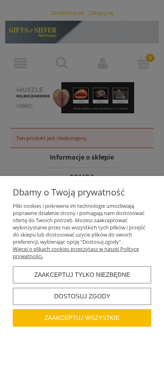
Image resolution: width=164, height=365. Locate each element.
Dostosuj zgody (82, 296)
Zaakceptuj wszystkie (82, 317)
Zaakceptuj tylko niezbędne (82, 274)
